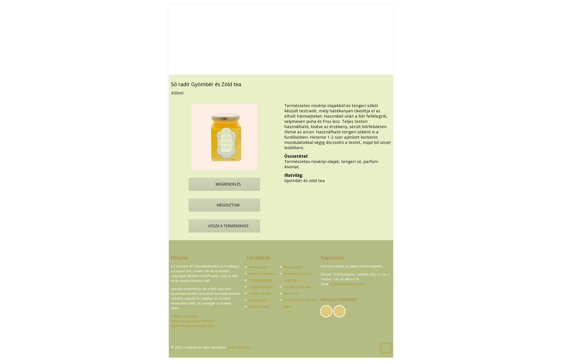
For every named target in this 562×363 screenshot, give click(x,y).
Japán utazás (258, 300)
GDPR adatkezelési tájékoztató (193, 326)
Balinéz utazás (259, 306)
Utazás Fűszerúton (262, 274)
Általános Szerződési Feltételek (193, 321)
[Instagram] (378, 347)
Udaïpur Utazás (260, 293)
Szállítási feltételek (184, 316)
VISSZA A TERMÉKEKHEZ (228, 226)
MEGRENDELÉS (228, 184)
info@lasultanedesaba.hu (347, 284)
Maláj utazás (293, 267)
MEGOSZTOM (228, 205)
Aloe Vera (290, 293)
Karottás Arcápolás (297, 287)
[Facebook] (372, 347)
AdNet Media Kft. (239, 347)
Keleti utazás (258, 267)
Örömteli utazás (260, 280)
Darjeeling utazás (261, 287)
